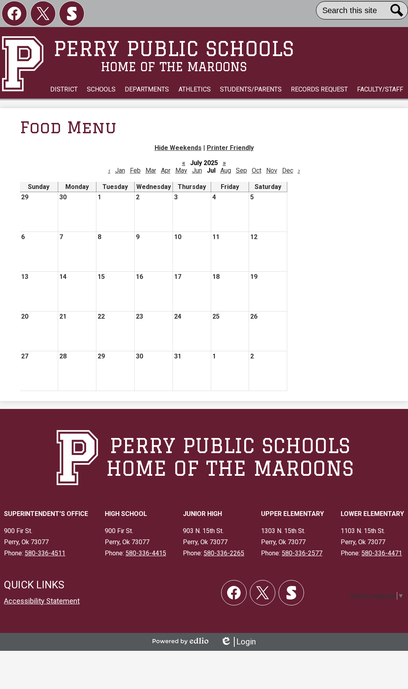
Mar (150, 170)
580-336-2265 (224, 553)
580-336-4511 (45, 553)
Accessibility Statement (42, 601)
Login (238, 642)
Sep (241, 170)
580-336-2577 (302, 553)
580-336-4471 (381, 553)
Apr (166, 170)
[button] (64, 89)
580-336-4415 (146, 553)
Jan (120, 170)
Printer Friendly (230, 148)
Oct (256, 170)
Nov (271, 170)
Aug (225, 170)
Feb (135, 170)
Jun (197, 170)
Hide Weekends (178, 148)
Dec (287, 170)
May (181, 170)
